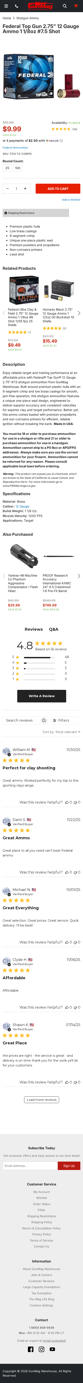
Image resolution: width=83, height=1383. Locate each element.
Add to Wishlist (71, 199)
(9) (64, 328)
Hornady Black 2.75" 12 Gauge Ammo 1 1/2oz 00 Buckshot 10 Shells (58, 315)
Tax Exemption (42, 1293)
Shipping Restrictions (41, 1216)
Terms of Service (41, 1240)
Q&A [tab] (53, 629)
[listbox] (41, 168)
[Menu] (6, 6)
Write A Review (42, 696)
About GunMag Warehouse (41, 1269)
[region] (40, 658)
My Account (41, 1192)
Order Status (41, 1204)
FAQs (41, 1210)
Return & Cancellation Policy (41, 1228)
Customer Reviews (41, 1281)
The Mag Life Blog (41, 1299)
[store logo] (40, 6)
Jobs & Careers (41, 1275)
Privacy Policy (41, 1234)
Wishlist (41, 1198)
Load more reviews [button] (41, 1100)
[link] (64, 129)
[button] (41, 141)
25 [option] (7, 168)
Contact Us (41, 1246)
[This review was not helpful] (75, 802)
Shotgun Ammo (27, 18)
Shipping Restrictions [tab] (21, 213)
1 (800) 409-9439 (41, 1327)
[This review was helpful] (66, 802)
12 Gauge (22, 506)
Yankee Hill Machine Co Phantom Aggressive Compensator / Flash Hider (23, 583)
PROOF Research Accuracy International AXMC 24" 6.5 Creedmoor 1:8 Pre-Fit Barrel (57, 583)
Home (7, 18)
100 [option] (17, 168)
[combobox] (61, 732)
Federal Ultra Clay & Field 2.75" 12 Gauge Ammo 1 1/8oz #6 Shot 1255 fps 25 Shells (23, 317)
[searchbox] (21, 720)
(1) (29, 332)
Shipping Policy (41, 1222)
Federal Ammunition (15, 147)
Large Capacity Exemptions (41, 1287)
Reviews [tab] (34, 629)
